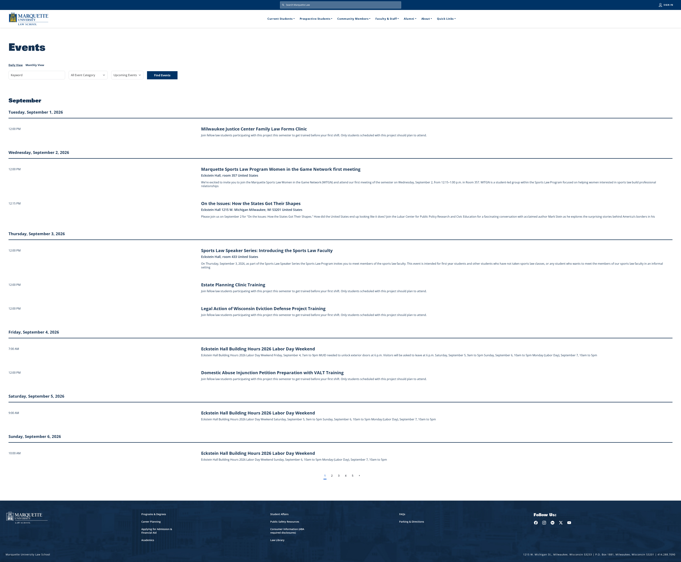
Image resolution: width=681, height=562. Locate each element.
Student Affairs (279, 514)
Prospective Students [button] (315, 18)
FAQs (402, 514)
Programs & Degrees (153, 514)
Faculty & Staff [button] (386, 18)
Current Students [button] (280, 18)
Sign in (668, 4)
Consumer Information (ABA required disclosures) (287, 530)
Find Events (162, 75)
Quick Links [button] (445, 18)
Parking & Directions (411, 521)
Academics (147, 540)
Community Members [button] (352, 18)
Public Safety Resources (284, 521)
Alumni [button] (409, 18)
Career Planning (151, 521)
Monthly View (35, 65)
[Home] (28, 18)
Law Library (277, 540)
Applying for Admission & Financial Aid (156, 530)
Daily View (16, 65)
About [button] (425, 18)
